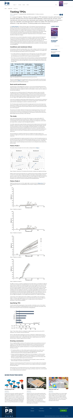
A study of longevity (15, 26)
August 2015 (10, 8)
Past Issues (41, 408)
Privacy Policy (41, 410)
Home (6, 8)
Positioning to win (9, 389)
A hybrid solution (31, 389)
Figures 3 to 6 (40, 183)
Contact (32, 408)
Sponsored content (54, 41)
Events (24, 4)
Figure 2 (37, 147)
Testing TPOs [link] (16, 8)
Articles (19, 4)
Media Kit (32, 410)
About (28, 4)
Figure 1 (19, 80)
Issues (14, 4)
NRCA (51, 408)
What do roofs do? (54, 389)
